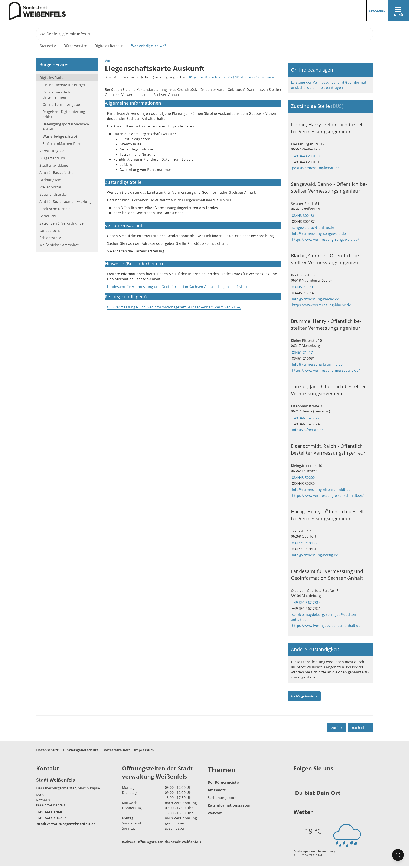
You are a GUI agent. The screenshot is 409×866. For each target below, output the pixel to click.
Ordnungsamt (51, 179)
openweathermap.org (319, 851)
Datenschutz (47, 750)
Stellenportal (50, 187)
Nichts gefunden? (304, 696)
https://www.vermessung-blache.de (321, 305)
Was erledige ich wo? (148, 45)
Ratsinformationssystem (230, 805)
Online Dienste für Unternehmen (58, 95)
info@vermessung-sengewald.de (318, 233)
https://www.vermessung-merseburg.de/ (325, 370)
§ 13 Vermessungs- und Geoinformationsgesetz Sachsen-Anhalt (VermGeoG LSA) (174, 307)
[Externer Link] (297, 779)
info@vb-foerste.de (307, 430)
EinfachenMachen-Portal (63, 143)
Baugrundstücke (53, 194)
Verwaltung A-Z (52, 151)
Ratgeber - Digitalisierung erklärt (64, 114)
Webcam (215, 813)
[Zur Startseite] (100, 11)
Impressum (144, 750)
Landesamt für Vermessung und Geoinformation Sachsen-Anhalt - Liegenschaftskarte (178, 286)
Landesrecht (49, 230)
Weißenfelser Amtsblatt (59, 245)
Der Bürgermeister (224, 782)
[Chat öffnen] (398, 855)
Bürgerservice (75, 45)
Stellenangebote (222, 797)
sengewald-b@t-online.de (312, 227)
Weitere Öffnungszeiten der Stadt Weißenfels (161, 842)
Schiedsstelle (50, 237)
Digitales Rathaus (109, 45)
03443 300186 (303, 215)
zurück (336, 727)
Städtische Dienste (55, 208)
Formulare (48, 216)
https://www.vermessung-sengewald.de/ (325, 239)
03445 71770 (302, 287)
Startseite (48, 45)
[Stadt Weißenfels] (76, 801)
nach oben (361, 727)
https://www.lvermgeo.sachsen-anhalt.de (325, 625)
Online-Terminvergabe (61, 104)
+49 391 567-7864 (306, 602)
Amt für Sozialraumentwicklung (65, 201)
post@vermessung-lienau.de (315, 168)
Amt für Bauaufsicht (56, 172)
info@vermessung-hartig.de (314, 555)
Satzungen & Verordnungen (62, 223)
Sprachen (377, 11)
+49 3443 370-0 (49, 812)
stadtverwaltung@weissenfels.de (66, 824)
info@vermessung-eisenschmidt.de (321, 489)
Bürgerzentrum (52, 158)
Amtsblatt (217, 790)
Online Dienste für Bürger (64, 85)
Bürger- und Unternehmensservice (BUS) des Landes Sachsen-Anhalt (232, 77)
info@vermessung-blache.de (315, 299)
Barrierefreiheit (116, 750)
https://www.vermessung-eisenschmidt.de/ (327, 495)
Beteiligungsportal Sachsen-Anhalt (66, 127)
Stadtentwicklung (53, 165)
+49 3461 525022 (305, 418)
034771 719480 (304, 543)
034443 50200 (303, 477)
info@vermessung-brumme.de (317, 364)
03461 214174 (303, 352)
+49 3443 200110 (305, 156)
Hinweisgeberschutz (80, 750)
